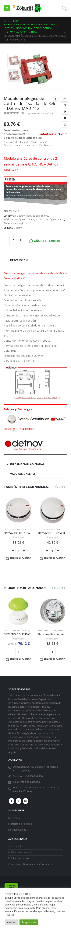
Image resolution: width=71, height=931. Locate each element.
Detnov (21, 215)
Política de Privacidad (20, 852)
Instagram (25, 801)
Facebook (65, 99)
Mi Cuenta (14, 818)
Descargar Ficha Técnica (19, 429)
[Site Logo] (27, 8)
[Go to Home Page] (5, 21)
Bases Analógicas (47, 630)
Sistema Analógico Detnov (50, 219)
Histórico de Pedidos (20, 823)
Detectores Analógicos (16, 529)
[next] (61, 99)
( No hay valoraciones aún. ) (37, 113)
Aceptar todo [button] (29, 922)
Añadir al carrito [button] (20, 558)
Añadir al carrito (47, 241)
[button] (7, 8)
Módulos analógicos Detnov (19, 219)
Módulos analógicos (37, 215)
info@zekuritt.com (30, 781)
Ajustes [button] (11, 922)
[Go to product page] (18, 510)
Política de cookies (18, 858)
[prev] (55, 99)
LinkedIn (65, 112)
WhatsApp (65, 124)
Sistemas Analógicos (15, 223)
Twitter (65, 105)
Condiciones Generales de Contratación (31, 864)
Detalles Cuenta (17, 829)
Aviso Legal (14, 846)
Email (65, 118)
